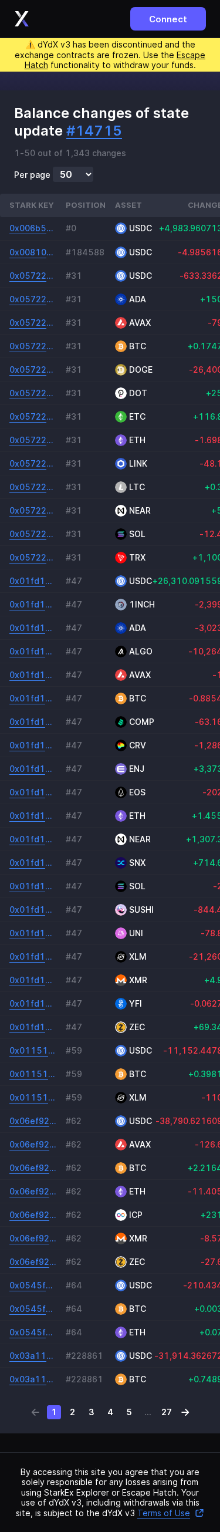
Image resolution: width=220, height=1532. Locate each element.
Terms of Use (163, 1513)
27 (166, 1412)
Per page (32, 175)
